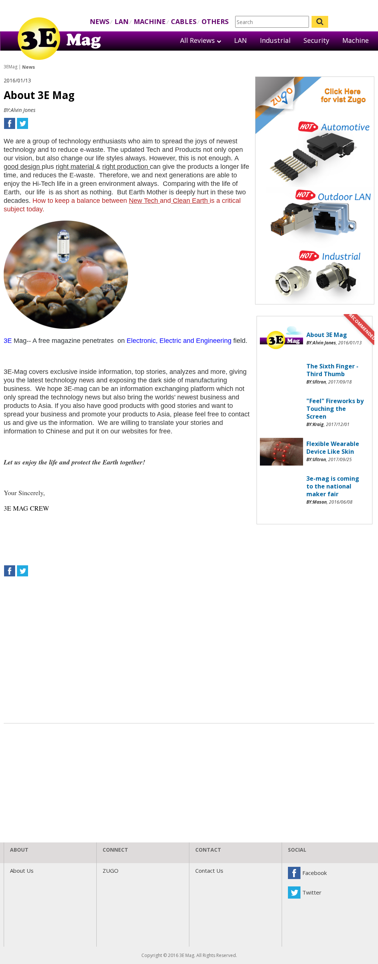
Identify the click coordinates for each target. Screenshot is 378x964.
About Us (22, 870)
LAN (121, 21)
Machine (355, 40)
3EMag (10, 67)
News (28, 67)
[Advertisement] (314, 574)
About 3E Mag (326, 335)
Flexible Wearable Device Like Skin (332, 448)
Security (316, 40)
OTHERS (215, 21)
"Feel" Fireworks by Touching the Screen (335, 408)
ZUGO (110, 870)
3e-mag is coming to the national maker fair (332, 486)
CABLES (183, 21)
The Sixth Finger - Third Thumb (332, 370)
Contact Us (209, 870)
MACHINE (150, 21)
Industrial (275, 40)
